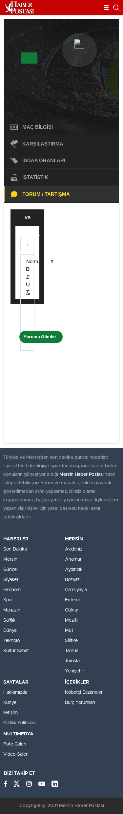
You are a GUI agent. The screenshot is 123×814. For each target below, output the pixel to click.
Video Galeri (16, 754)
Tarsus (71, 651)
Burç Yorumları (80, 702)
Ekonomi (12, 590)
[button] (39, 261)
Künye (9, 702)
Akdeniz (73, 549)
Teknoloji (12, 640)
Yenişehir (74, 671)
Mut (69, 630)
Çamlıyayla (76, 590)
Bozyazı (73, 579)
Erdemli (73, 600)
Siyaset (10, 579)
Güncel (10, 569)
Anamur (73, 559)
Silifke (71, 640)
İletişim (10, 712)
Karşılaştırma (42, 143)
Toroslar (73, 661)
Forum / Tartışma (46, 194)
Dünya (9, 630)
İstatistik (35, 177)
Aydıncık (74, 569)
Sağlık (9, 620)
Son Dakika (15, 549)
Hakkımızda (15, 692)
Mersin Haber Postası (81, 474)
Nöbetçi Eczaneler (84, 692)
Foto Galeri (14, 744)
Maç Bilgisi (37, 127)
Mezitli (71, 620)
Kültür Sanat (16, 651)
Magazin (11, 610)
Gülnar (71, 610)
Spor (8, 600)
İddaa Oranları (43, 160)
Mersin (10, 559)
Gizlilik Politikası (19, 723)
